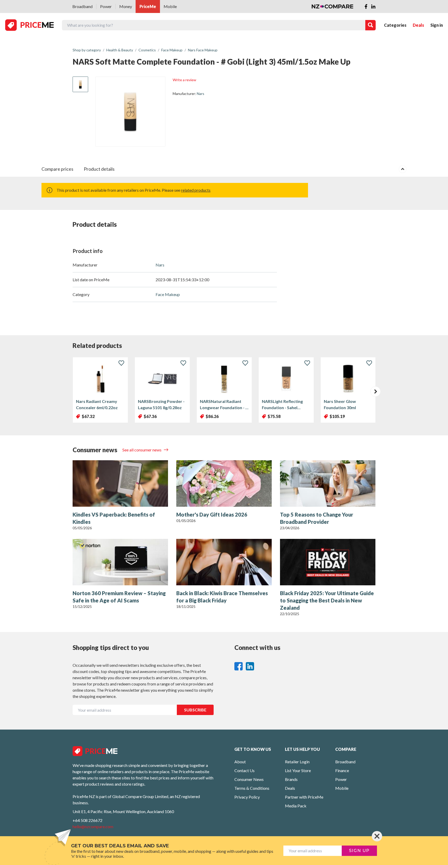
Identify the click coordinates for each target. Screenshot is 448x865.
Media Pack (295, 805)
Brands (291, 779)
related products (196, 190)
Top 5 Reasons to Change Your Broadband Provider (316, 518)
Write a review (184, 80)
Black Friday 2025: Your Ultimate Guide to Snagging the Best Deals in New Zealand (327, 600)
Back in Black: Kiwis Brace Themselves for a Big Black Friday (222, 596)
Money (125, 6)
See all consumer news (142, 449)
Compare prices (57, 169)
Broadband (82, 6)
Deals (418, 25)
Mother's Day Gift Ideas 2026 (211, 514)
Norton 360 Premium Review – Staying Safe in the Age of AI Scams (119, 596)
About (240, 761)
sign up (359, 850)
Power (106, 6)
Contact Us (244, 770)
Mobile (170, 6)
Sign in (436, 25)
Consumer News (249, 779)
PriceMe (147, 6)
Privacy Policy (247, 796)
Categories (395, 25)
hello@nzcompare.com (93, 826)
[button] (375, 391)
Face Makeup (168, 294)
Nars (200, 93)
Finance (342, 770)
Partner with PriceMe (304, 796)
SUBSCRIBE (195, 709)
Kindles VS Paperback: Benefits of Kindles (114, 518)
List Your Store (298, 770)
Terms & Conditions (251, 788)
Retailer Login (297, 761)
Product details (99, 169)
